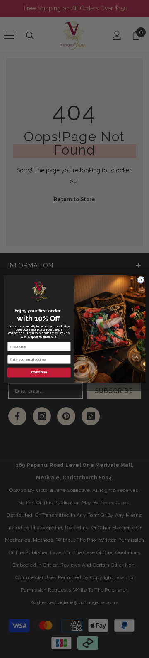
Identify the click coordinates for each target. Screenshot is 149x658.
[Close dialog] (140, 280)
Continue (39, 372)
